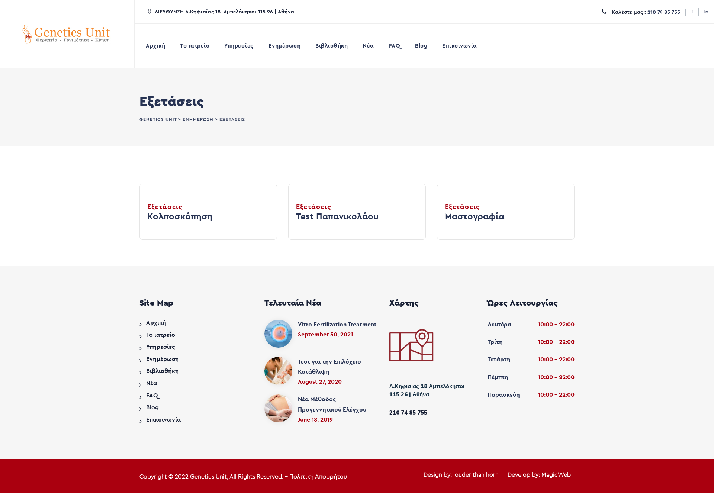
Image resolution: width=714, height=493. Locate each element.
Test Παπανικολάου (337, 216)
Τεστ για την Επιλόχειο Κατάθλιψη (329, 367)
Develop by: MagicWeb (539, 475)
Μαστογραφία (474, 216)
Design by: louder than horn (461, 475)
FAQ (395, 46)
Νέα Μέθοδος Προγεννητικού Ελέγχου (332, 404)
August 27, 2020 (320, 382)
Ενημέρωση (284, 46)
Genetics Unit (208, 477)
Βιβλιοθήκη (331, 46)
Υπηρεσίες (239, 46)
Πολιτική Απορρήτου (318, 477)
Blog (421, 46)
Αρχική (155, 46)
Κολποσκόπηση (180, 216)
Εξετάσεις (165, 206)
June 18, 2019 (315, 420)
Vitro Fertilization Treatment (337, 325)
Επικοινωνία (459, 46)
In (706, 11)
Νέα (368, 46)
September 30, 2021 (325, 335)
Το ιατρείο (194, 46)
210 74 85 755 (663, 12)
